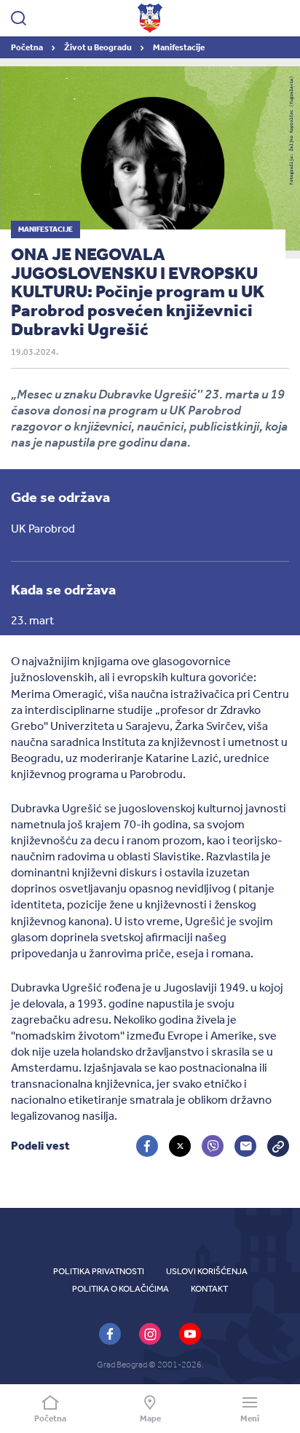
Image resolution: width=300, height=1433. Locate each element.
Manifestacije (179, 47)
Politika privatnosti (98, 1271)
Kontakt (209, 1289)
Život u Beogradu (98, 47)
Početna (27, 47)
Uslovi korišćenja (207, 1271)
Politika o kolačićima (120, 1289)
